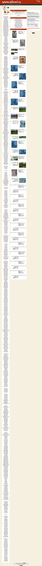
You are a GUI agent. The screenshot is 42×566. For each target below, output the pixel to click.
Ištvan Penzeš (6, 195)
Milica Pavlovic (6, 304)
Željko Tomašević (6, 543)
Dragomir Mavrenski (5, 142)
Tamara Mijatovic (6, 501)
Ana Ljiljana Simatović (6, 42)
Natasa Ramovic (6, 360)
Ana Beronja (5, 38)
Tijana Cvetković (6, 509)
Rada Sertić (5, 407)
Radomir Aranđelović (5, 413)
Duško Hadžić (6, 158)
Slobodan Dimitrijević (5, 459)
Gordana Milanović (6, 182)
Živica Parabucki (6, 545)
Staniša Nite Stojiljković (6, 485)
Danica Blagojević (6, 95)
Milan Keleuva (6, 289)
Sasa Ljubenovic (6, 442)
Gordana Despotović (5, 180)
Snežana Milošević (6, 471)
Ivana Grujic (5, 203)
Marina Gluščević (6, 270)
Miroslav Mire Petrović (6, 347)
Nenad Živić (5, 372)
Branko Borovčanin (6, 83)
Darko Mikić (5, 107)
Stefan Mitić (5, 487)
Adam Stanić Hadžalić (6, 17)
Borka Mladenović (6, 70)
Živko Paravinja (6, 546)
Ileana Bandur (6, 192)
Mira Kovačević (6, 334)
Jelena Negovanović (5, 221)
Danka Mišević (6, 104)
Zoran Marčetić (6, 554)
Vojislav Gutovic (6, 535)
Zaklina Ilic (6, 539)
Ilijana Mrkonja (6, 193)
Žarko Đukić (5, 540)
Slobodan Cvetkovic (5, 458)
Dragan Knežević (6, 129)
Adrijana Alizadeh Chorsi (6, 18)
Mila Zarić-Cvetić (6, 286)
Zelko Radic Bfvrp (6, 544)
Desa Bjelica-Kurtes (6, 115)
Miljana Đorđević (6, 311)
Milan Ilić (6, 288)
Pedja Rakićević (6, 395)
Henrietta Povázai (6, 188)
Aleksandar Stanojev (5, 24)
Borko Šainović (6, 71)
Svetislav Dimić (6, 493)
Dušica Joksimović (6, 157)
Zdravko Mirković (6, 541)
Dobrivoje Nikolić (6, 120)
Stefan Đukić (5, 486)
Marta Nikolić (5, 279)
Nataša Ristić (5, 361)
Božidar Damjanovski (5, 72)
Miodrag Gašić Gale (6, 329)
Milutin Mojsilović (6, 327)
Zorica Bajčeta (6, 559)
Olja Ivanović (5, 392)
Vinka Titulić (5, 527)
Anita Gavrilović (6, 52)
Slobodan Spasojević (5, 461)
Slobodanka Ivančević (5, 464)
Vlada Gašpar (6, 530)
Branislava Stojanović (5, 77)
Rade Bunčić (5, 408)
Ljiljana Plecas (6, 253)
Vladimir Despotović (5, 532)
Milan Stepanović (6, 294)
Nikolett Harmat (6, 381)
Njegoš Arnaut (6, 385)
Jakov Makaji (5, 210)
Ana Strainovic (6, 37)
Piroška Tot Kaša (6, 399)
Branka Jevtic (6, 79)
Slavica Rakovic (6, 454)
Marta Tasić (5, 280)
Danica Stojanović (6, 97)
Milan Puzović (6, 293)
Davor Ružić (5, 109)
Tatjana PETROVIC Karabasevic (6, 506)
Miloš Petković (6, 321)
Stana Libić (6, 484)
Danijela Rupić (6, 101)
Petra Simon (16, 23)
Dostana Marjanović (6, 121)
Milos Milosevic (6, 320)
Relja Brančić (5, 422)
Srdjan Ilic (6, 479)
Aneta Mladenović (6, 50)
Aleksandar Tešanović (5, 26)
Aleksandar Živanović (5, 27)
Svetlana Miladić (6, 498)
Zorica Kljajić (5, 558)
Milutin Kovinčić (6, 326)
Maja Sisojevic (6, 262)
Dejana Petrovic (6, 114)
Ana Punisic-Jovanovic (6, 44)
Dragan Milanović (6, 130)
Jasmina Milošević (6, 214)
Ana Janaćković (6, 41)
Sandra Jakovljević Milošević (5, 434)
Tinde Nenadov (6, 511)
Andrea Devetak (6, 46)
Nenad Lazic (5, 370)
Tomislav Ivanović (6, 512)
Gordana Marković (6, 181)
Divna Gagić (5, 117)
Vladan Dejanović (6, 531)
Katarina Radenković (5, 238)
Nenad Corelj (5, 368)
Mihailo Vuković (6, 284)
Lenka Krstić (5, 247)
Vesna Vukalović (6, 526)
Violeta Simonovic (6, 529)
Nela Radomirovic (6, 366)
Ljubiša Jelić (5, 256)
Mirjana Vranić (6, 339)
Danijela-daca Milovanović (6, 102)
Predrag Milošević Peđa (6, 400)
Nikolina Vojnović (6, 382)
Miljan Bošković (6, 310)
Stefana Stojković (6, 488)
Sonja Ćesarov (6, 477)
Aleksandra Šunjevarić (6, 34)
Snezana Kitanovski (5, 469)
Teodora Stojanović (6, 507)
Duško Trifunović (6, 160)
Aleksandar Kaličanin (5, 21)
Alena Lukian (5, 36)
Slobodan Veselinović (5, 463)
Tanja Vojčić (5, 503)
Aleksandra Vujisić (6, 35)
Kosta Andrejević (6, 240)
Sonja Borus (5, 476)
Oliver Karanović (6, 390)
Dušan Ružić (5, 152)
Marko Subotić (6, 278)
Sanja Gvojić (5, 437)
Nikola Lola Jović (6, 378)
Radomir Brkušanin (6, 412)
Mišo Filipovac (6, 349)
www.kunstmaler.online (22, 564)
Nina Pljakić (5, 383)
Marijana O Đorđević (5, 269)
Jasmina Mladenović (5, 215)
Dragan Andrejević (6, 123)
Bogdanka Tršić (6, 61)
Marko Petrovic (6, 277)
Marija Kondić (6, 266)
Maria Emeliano (6, 263)
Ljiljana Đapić (5, 250)
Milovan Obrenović (6, 325)
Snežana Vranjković (5, 475)
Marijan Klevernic (6, 268)
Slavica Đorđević (6, 452)
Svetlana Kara (6, 496)
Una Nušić (6, 514)
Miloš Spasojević (6, 323)
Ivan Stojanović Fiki (6, 200)
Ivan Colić (6, 196)
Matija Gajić (5, 281)
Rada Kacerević (6, 406)
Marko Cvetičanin (6, 275)
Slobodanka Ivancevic (5, 465)
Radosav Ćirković (6, 415)
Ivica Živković (6, 207)
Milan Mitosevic (6, 292)
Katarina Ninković (6, 237)
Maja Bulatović (6, 261)
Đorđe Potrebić (6, 162)
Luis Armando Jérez (6, 258)
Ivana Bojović (6, 202)
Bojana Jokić (5, 67)
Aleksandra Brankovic (5, 29)
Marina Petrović (6, 272)
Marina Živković (6, 273)
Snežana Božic (6, 466)
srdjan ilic (6, 480)
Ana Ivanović (5, 40)
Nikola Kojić (5, 377)
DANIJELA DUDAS (6, 99)
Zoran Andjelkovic (6, 550)
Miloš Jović (6, 316)
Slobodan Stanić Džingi (6, 462)
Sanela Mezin (6, 435)
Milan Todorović (6, 295)
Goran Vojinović (6, 177)
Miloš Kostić (5, 317)
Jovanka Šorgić (6, 228)
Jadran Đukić (5, 209)
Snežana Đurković (6, 467)
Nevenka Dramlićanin (5, 375)
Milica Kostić (5, 303)
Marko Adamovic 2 (6, 274)
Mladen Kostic (6, 350)
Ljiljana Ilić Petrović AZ (6, 251)
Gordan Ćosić (6, 178)
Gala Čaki (6, 172)
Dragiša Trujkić (6, 141)
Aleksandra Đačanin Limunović (6, 30)
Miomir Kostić (6, 332)
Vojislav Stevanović (6, 536)
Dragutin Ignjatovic (6, 144)
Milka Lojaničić (6, 312)
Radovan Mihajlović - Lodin (6, 416)
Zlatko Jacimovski (6, 547)
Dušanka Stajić (6, 155)
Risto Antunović (6, 425)
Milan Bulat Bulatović (5, 287)
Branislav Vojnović (6, 76)
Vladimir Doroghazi (6, 533)
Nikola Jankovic (6, 376)
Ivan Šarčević (6, 199)
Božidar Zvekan (6, 74)
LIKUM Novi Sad (6, 249)
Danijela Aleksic (6, 98)
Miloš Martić (5, 318)
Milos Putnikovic (6, 322)
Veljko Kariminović (6, 520)
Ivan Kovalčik (6, 198)
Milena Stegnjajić (6, 299)
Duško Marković (6, 159)
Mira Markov (5, 336)
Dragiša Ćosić (6, 140)
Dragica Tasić (6, 138)
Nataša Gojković (6, 356)
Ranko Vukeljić (6, 421)
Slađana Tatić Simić (5, 450)
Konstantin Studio (6, 239)
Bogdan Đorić (5, 60)
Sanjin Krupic (5, 438)
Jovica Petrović (6, 229)
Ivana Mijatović (6, 204)
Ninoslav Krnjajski (6, 384)
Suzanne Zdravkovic (5, 492)
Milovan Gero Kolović (5, 324)
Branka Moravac (6, 81)
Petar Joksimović (6, 397)
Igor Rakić (6, 191)
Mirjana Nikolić (6, 341)
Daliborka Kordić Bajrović (6, 92)
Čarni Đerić (6, 89)
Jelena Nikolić (6, 222)
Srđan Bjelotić (6, 481)
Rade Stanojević (6, 409)
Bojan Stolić (5, 66)
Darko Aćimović (6, 105)
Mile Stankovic (6, 298)
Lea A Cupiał (5, 245)
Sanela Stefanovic (6, 436)
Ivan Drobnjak (6, 197)
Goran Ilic (6, 174)
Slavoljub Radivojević (5, 457)
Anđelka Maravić (6, 49)
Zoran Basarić (6, 552)
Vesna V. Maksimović (5, 523)
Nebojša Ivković (6, 363)
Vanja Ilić (6, 518)
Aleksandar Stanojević (6, 25)
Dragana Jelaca (6, 134)
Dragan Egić (5, 126)
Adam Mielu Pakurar (5, 16)
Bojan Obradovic (6, 64)
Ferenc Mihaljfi (6, 170)
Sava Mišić (6, 444)
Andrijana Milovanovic (5, 47)
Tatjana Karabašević (5, 504)
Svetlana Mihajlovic (6, 497)
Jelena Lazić (5, 219)
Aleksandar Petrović (5, 23)
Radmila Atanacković (5, 411)
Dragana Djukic (6, 135)
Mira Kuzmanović (6, 335)
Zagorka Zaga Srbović (5, 538)
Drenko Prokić (6, 146)
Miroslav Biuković (6, 346)
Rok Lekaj (6, 426)
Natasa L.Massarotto (5, 359)
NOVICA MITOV (6, 386)
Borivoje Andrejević (6, 69)
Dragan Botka (6, 125)
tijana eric (6, 510)
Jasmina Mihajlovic (6, 213)
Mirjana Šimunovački (5, 338)
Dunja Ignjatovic (6, 147)
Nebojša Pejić (6, 362)
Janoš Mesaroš (6, 212)
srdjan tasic (6, 478)
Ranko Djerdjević (6, 420)
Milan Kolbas (5, 290)
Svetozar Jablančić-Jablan (6, 499)
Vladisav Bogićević (6, 534)
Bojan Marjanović (6, 63)
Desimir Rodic (6, 116)
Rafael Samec (6, 418)
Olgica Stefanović (6, 389)
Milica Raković (6, 306)
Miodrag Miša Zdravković (6, 331)
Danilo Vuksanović (6, 103)
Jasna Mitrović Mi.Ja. (5, 216)
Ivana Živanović (6, 201)
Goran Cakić (5, 173)
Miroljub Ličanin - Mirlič (6, 344)
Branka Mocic (6, 80)
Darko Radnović (6, 108)
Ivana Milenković (6, 205)
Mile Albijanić (5, 296)
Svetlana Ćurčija (6, 495)
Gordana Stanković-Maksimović (6, 184)
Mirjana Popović (6, 337)
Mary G (17, 21)
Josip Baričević (6, 225)
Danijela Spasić (6, 432)
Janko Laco (6, 211)
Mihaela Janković (6, 283)
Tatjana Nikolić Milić (5, 505)
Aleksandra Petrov (6, 33)
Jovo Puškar (5, 230)
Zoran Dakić (5, 548)
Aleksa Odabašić (6, 19)
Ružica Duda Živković (5, 429)
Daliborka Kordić (6, 91)
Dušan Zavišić (6, 154)
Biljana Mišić (5, 59)
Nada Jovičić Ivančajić (6, 353)
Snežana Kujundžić (6, 470)
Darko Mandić (6, 106)
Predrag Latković (6, 402)
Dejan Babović (6, 110)
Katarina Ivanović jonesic (6, 235)
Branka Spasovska (6, 82)
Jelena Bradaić (6, 218)
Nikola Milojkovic (6, 379)
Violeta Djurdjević (6, 528)
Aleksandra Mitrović (6, 32)
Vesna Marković (6, 524)
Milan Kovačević (17, 22)
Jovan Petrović (6, 226)
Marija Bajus (5, 264)
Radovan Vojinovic (6, 417)
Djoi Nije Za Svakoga (5, 118)
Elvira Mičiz (5, 167)
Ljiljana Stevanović (6, 254)
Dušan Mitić (5, 151)
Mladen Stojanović (6, 351)
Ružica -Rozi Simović (5, 428)
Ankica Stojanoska (6, 53)
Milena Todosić (6, 300)
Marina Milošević (6, 271)
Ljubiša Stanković (6, 257)
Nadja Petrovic (6, 355)
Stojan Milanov (6, 489)
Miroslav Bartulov (6, 345)
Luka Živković (6, 259)
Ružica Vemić (6, 430)
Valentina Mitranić (6, 516)
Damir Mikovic (6, 93)
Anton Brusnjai (6, 54)
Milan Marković (6, 291)
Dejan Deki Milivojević (5, 112)
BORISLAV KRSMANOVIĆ (6, 68)
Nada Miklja (5, 354)
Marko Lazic (5, 276)
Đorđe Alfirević (6, 161)
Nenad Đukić (5, 369)
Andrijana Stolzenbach (6, 48)
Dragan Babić (5, 124)
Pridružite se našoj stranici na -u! (21, 563)
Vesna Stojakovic (6, 525)
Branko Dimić (5, 84)
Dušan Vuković (6, 153)
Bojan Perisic (5, 65)
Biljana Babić (5, 57)
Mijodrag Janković (6, 285)
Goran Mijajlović (6, 175)
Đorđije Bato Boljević (5, 163)
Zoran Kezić (5, 553)
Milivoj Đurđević (6, 307)
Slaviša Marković (6, 456)
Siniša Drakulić (6, 445)
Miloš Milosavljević (6, 319)
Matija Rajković (6, 282)
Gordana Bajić (6, 179)
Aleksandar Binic (6, 20)
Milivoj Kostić (5, 308)
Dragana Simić (6, 136)
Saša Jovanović (6, 439)
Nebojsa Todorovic (6, 365)
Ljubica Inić (6, 255)
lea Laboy (6, 246)
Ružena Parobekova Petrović (5, 427)
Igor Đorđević (5, 190)
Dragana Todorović (6, 137)
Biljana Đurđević (6, 58)
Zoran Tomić (5, 555)
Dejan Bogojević (6, 111)
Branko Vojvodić (6, 85)
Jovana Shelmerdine (5, 227)
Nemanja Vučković (6, 367)
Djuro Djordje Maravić (5, 119)
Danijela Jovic (6, 100)
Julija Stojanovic (6, 232)
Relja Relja (6, 423)
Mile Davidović (6, 297)
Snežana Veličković (6, 474)
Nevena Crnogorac (6, 373)
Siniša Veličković (6, 448)
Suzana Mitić (5, 491)
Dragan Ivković (6, 127)
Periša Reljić (5, 396)
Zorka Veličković (6, 560)
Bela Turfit (6, 56)
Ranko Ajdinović (6, 419)
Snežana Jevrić (6, 468)
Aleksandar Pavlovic (5, 22)
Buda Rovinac (6, 87)
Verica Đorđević (6, 522)
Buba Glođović (6, 86)
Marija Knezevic (6, 265)
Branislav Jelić (6, 75)
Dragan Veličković (6, 122)
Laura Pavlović (6, 244)
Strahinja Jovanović (6, 490)
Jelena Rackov (6, 223)
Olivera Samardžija (6, 391)
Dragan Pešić (5, 131)
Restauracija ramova (5, 424)
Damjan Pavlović (6, 94)
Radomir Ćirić (5, 414)
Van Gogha (6, 517)
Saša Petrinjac (6, 443)
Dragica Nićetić (6, 139)
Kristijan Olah (5, 241)
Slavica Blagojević (6, 451)
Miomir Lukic (5, 333)
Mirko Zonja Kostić (6, 343)
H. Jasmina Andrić (6, 187)
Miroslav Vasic (6, 348)
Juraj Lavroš (5, 233)
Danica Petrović (6, 96)
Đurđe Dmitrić (6, 164)
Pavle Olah (6, 394)
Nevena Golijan (6, 374)
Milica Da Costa (6, 302)
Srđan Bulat (5, 482)
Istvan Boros (5, 194)
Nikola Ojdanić (6, 380)
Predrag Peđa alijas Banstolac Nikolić (5, 403)
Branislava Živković (6, 78)
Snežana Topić (6, 473)
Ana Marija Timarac (6, 43)
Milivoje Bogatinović (5, 309)
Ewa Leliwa (6, 168)
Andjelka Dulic (6, 45)
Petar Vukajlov (6, 398)
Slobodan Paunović (6, 460)
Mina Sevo (6, 328)
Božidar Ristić (6, 73)
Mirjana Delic (5, 340)
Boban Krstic (16, 20)
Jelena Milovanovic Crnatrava (5, 220)
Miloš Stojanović (6, 314)
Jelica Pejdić (5, 224)
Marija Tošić (5, 267)
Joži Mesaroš (5, 231)
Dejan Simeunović (6, 113)
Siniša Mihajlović (6, 447)
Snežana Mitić (6, 472)
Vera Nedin (6, 521)
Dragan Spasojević (6, 133)
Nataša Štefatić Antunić (6, 357)
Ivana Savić (5, 206)
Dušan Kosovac (6, 148)
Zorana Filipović (6, 557)
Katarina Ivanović (6, 236)
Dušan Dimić (5, 149)
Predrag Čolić (5, 401)
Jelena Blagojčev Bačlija (6, 217)
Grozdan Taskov (6, 185)
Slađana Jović (6, 449)
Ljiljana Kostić (6, 252)
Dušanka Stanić (6, 156)
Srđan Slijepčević (6, 483)
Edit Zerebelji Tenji (6, 166)
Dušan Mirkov (6, 150)
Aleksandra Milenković (6, 31)
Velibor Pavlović (6, 519)
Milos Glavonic (6, 315)
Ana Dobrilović (6, 39)
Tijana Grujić (5, 508)
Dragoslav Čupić (6, 143)
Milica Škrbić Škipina (5, 301)
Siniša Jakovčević (6, 446)
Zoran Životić (5, 556)
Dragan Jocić (5, 128)
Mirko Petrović (6, 342)
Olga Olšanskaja (6, 388)
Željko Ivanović (6, 542)
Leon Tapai (6, 248)
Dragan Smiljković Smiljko (6, 132)
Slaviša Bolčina (6, 455)
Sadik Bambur (6, 433)
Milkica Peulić (6, 313)
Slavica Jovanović (6, 453)
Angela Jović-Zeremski (6, 51)
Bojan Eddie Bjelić (6, 62)
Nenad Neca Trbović (5, 371)
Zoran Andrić (5, 551)
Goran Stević (5, 176)
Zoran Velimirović (6, 549)
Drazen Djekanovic (6, 145)
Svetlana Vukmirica (6, 494)
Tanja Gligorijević (6, 502)
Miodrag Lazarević (6, 330)
